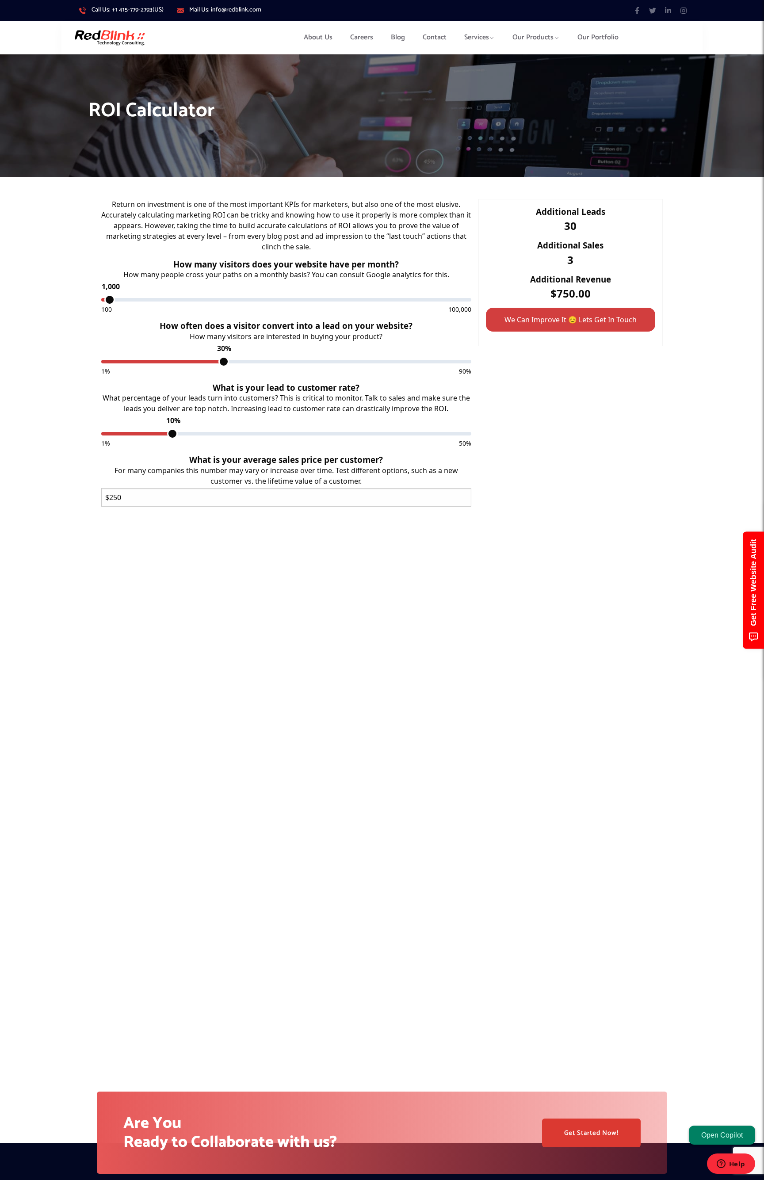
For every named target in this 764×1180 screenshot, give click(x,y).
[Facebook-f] (637, 10)
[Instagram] (683, 10)
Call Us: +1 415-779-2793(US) (128, 10)
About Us (318, 37)
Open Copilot (722, 1135)
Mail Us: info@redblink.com (225, 10)
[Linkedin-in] (668, 10)
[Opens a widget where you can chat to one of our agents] (731, 1164)
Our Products (533, 37)
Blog (398, 37)
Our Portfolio (598, 37)
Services (476, 37)
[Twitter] (652, 10)
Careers (361, 37)
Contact (435, 37)
